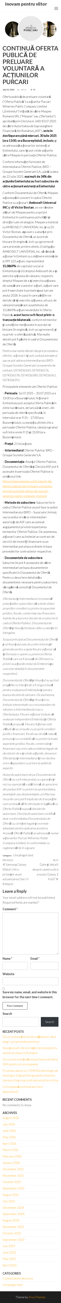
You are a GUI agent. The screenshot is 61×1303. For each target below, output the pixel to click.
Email (34, 958)
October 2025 (12, 1182)
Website (8, 974)
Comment (10, 909)
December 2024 (13, 1207)
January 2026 (11, 1162)
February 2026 (12, 1156)
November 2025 (13, 1175)
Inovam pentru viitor (26, 4)
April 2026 (9, 1143)
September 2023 (13, 1239)
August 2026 (11, 1118)
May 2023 (9, 1259)
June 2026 (9, 1130)
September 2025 (13, 1188)
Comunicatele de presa (18, 1278)
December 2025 (13, 1169)
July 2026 (9, 1124)
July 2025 (9, 1201)
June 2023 (9, 1252)
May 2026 (9, 1137)
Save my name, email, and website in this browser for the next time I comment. (30, 994)
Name (7, 958)
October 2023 (12, 1233)
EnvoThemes (37, 1297)
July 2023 (9, 1246)
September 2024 (13, 1214)
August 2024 (11, 1220)
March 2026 (10, 1150)
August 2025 (11, 1195)
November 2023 (13, 1227)
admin (24, 89)
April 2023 (9, 1265)
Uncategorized (12, 1285)
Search (7, 1013)
